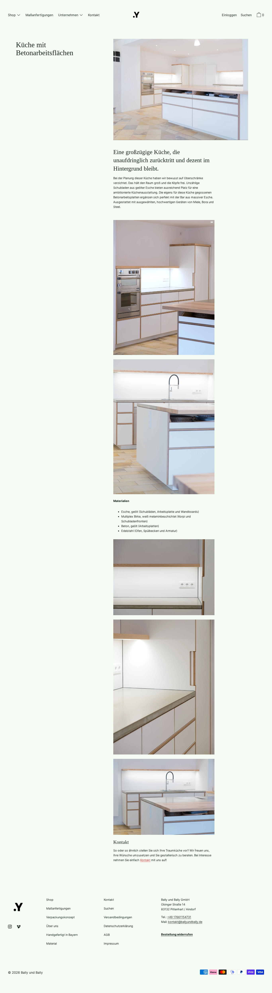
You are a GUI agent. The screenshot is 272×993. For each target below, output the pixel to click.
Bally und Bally (32, 972)
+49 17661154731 (179, 917)
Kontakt (145, 860)
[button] (246, 16)
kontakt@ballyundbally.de (185, 921)
